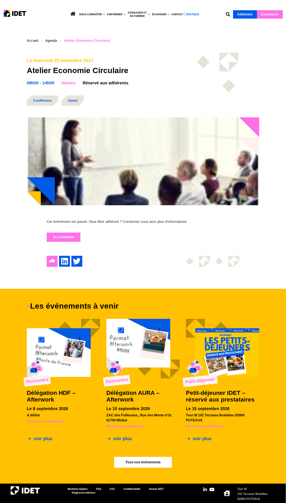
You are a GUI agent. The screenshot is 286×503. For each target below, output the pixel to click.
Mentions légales (78, 489)
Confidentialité (131, 489)
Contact (177, 14)
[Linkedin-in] (205, 489)
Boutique (192, 14)
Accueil (32, 41)
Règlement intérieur (83, 492)
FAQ (98, 489)
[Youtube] (212, 489)
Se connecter (63, 237)
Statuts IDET (156, 489)
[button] (228, 14)
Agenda (51, 41)
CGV (112, 489)
